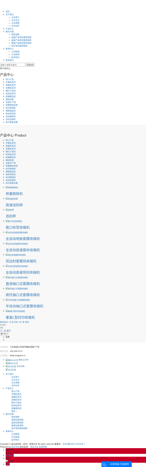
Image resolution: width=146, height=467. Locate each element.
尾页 (9, 330)
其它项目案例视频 (19, 45)
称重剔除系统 (12, 104)
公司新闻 (15, 51)
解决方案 (10, 31)
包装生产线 (11, 102)
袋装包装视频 (17, 419)
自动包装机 (11, 119)
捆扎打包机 (11, 90)
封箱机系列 (11, 87)
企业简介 (15, 17)
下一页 (3, 330)
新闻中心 (10, 48)
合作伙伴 (15, 25)
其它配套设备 (12, 122)
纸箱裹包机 (11, 96)
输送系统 (10, 99)
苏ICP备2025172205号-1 (74, 443)
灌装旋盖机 (11, 110)
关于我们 (10, 14)
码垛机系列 (11, 93)
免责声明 (43, 446)
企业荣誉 (15, 22)
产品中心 (10, 28)
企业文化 (15, 20)
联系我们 (10, 60)
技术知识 (15, 57)
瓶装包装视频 (17, 425)
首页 (8, 11)
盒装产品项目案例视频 (21, 40)
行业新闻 (15, 54)
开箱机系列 (11, 82)
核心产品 (10, 79)
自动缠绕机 (11, 116)
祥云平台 (15, 446)
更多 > (14, 411)
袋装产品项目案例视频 (21, 37)
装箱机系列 (11, 84)
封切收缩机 (11, 107)
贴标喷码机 (11, 113)
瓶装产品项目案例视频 (21, 42)
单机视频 (15, 34)
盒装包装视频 (17, 422)
